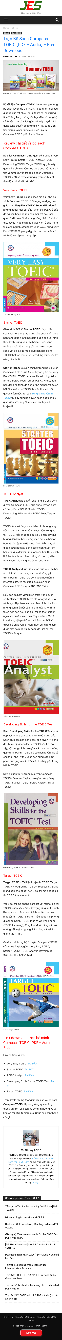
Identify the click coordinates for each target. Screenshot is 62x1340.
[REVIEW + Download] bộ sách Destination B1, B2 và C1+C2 (31, 1246)
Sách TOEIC (16, 33)
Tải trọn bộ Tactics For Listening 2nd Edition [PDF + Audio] (31, 1208)
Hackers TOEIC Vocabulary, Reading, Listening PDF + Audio (31, 1226)
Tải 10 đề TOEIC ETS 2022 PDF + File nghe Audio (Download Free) (30, 1277)
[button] (57, 20)
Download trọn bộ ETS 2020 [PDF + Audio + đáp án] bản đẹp (32, 1256)
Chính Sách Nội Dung (25, 1317)
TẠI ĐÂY (32, 1063)
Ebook (15, 27)
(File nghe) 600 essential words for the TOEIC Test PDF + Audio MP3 (32, 1236)
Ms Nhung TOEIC (10, 56)
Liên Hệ (31, 1320)
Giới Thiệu (8, 1317)
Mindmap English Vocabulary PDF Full (24, 1217)
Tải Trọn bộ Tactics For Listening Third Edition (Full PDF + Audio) (32, 1287)
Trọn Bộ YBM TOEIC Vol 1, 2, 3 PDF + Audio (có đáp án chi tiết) (31, 1297)
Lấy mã (31, 1333)
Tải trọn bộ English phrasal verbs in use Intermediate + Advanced (25, 1267)
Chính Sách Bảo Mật (46, 1317)
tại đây (35, 1182)
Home (6, 27)
